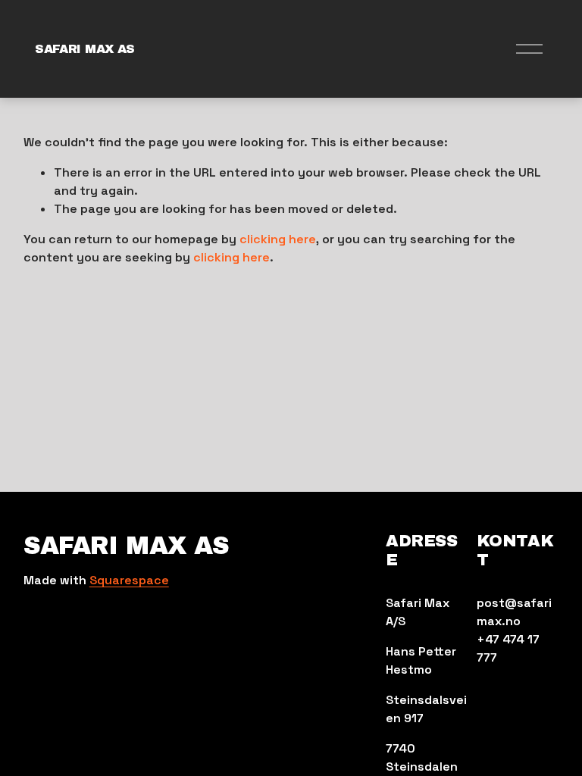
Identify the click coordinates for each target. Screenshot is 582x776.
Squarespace (129, 580)
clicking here (277, 239)
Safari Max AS (85, 48)
